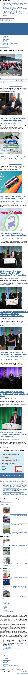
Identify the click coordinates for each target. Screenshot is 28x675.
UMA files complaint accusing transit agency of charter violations (13, 235)
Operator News (6, 26)
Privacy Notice (15, 648)
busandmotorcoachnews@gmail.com (15, 645)
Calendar (5, 31)
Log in (1, 17)
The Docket (6, 27)
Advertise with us (7, 647)
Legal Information (7, 648)
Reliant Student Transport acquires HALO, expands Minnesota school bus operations (15, 4)
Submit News (6, 650)
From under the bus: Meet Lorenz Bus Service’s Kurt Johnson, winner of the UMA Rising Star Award (13, 354)
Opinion (5, 28)
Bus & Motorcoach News (10, 669)
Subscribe (5, 44)
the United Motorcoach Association (22, 672)
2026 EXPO (6, 39)
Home (4, 23)
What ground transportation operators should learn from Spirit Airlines (15, 533)
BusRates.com (6, 37)
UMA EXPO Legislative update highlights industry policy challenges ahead (14, 394)
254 (4, 447)
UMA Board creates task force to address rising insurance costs (12, 197)
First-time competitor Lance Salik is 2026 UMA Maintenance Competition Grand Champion (14, 314)
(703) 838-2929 (20, 643)
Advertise (5, 32)
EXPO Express (9, 34)
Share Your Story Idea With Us (10, 43)
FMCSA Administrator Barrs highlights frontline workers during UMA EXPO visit (13, 434)
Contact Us (5, 30)
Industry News (6, 24)
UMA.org (5, 36)
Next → (7, 447)
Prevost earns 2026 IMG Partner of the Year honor (15, 14)
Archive (5, 40)
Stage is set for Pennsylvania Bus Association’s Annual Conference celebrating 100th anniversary (15, 588)
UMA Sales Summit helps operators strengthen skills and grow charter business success (13, 159)
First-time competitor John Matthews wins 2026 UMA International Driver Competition (13, 273)
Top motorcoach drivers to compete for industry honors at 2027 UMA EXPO (14, 6)
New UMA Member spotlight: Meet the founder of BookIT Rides (13, 119)
